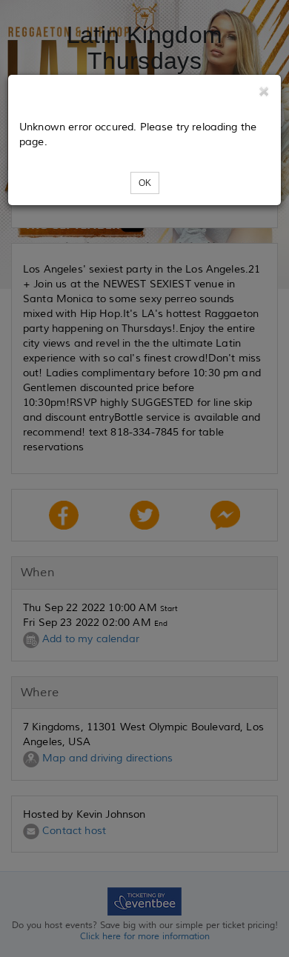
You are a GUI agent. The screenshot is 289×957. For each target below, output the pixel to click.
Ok (145, 183)
